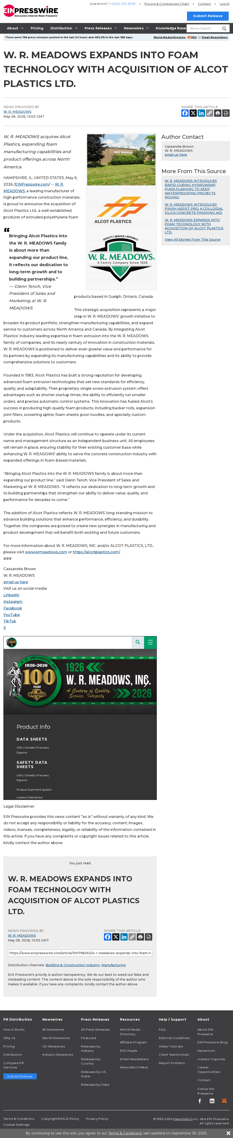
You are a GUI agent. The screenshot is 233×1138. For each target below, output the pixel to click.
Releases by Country (90, 1061)
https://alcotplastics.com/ (96, 552)
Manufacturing (113, 965)
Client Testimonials (174, 1054)
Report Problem (172, 1063)
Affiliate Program (133, 1042)
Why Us (9, 1038)
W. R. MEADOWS (17, 112)
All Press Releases (95, 1029)
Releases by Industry (90, 1048)
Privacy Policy (97, 1118)
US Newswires (53, 1046)
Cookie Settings (16, 1124)
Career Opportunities (209, 1069)
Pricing (166, 3)
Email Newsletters (215, 37)
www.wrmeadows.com (46, 552)
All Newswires (53, 1029)
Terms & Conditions (18, 1118)
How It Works (14, 1029)
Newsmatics (182, 1119)
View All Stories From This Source (192, 240)
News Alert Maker (134, 1067)
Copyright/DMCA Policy (60, 1118)
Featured (88, 1038)
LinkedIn (11, 595)
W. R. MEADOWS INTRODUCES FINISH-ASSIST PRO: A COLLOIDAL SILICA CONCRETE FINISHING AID (194, 208)
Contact (204, 3)
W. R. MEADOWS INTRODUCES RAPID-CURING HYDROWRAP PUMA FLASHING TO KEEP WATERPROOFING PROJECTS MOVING (191, 189)
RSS (194, 37)
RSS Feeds (128, 1050)
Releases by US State (93, 1074)
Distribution (12, 1054)
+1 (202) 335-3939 (122, 3)
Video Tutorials (171, 1046)
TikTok (9, 621)
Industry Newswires (57, 1054)
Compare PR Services (13, 1065)
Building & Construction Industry (73, 965)
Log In (225, 3)
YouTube (11, 615)
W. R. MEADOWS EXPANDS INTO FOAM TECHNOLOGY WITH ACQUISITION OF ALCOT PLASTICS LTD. (194, 226)
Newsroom (206, 1050)
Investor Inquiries (211, 1059)
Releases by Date (95, 1084)
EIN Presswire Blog (213, 1042)
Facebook (12, 608)
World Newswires (56, 1038)
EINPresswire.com (32, 184)
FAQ (162, 1029)
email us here (15, 582)
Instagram (13, 601)
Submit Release (208, 16)
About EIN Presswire (205, 1032)
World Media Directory (170, 37)
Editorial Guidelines (174, 1038)
